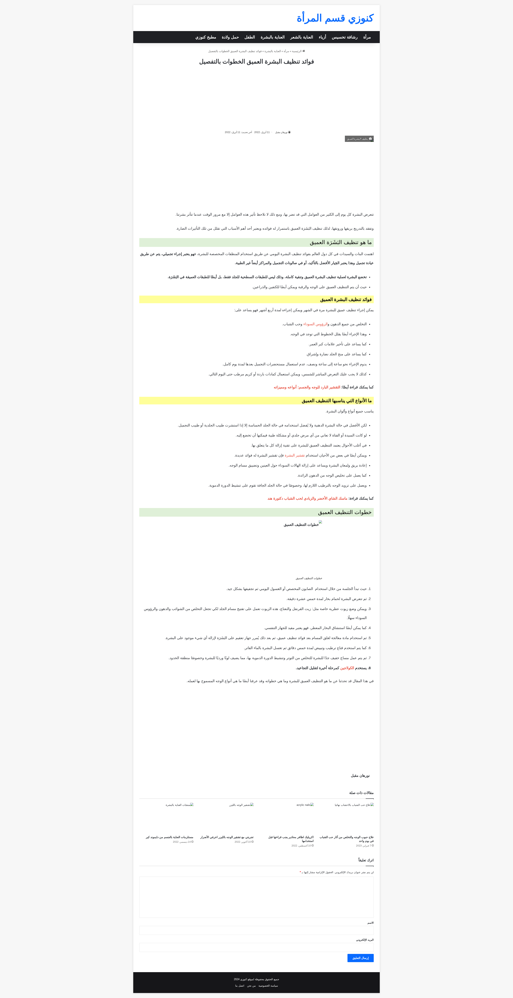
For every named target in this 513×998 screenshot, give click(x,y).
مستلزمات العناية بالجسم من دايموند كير (169, 837)
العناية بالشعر (301, 37)
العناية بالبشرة (273, 37)
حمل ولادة (230, 37)
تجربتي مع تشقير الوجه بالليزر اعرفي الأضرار (226, 837)
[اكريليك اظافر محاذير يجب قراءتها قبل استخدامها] (287, 818)
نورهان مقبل (360, 776)
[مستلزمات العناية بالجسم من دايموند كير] (166, 818)
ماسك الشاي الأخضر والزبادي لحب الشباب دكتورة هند (307, 498)
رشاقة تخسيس (345, 37)
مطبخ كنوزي (205, 37)
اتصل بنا (239, 985)
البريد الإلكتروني (365, 939)
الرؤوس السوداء (315, 324)
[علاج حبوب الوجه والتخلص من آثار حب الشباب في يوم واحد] (347, 818)
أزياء (322, 37)
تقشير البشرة (295, 455)
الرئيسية (297, 51)
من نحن (251, 985)
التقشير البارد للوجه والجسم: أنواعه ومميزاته (307, 387)
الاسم (371, 922)
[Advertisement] (256, 98)
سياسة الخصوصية (268, 985)
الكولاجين (347, 668)
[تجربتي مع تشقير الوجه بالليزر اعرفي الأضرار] (226, 818)
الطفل (249, 37)
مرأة (367, 37)
